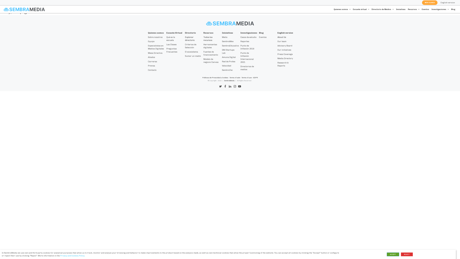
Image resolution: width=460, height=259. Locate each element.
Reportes (244, 41)
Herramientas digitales (210, 46)
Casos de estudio (248, 37)
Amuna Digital (229, 57)
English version (448, 2)
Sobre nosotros (155, 37)
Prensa (151, 66)
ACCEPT (393, 254)
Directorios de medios (247, 68)
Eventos (425, 9)
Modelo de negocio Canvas (210, 60)
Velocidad (226, 66)
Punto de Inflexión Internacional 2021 (247, 57)
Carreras (152, 61)
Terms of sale (235, 78)
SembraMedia (229, 81)
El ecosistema (191, 52)
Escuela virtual (360, 9)
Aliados (151, 57)
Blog (453, 9)
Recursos (412, 9)
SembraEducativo (230, 45)
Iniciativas (400, 9)
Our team (281, 41)
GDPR (255, 78)
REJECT (407, 254)
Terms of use (247, 78)
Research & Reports (283, 64)
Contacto (152, 70)
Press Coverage (285, 54)
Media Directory (285, 58)
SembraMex (228, 41)
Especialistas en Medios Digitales (156, 47)
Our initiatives (284, 50)
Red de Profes (228, 61)
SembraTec (227, 70)
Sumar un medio (193, 56)
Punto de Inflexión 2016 (247, 47)
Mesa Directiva (155, 53)
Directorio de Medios (382, 9)
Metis (224, 37)
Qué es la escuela (170, 38)
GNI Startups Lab (228, 51)
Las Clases (171, 44)
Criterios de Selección (190, 46)
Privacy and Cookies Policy (72, 256)
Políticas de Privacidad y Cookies (215, 78)
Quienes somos (341, 9)
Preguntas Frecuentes (171, 50)
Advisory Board (284, 45)
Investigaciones (439, 9)
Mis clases (430, 2)
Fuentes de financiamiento (210, 53)
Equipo (151, 41)
